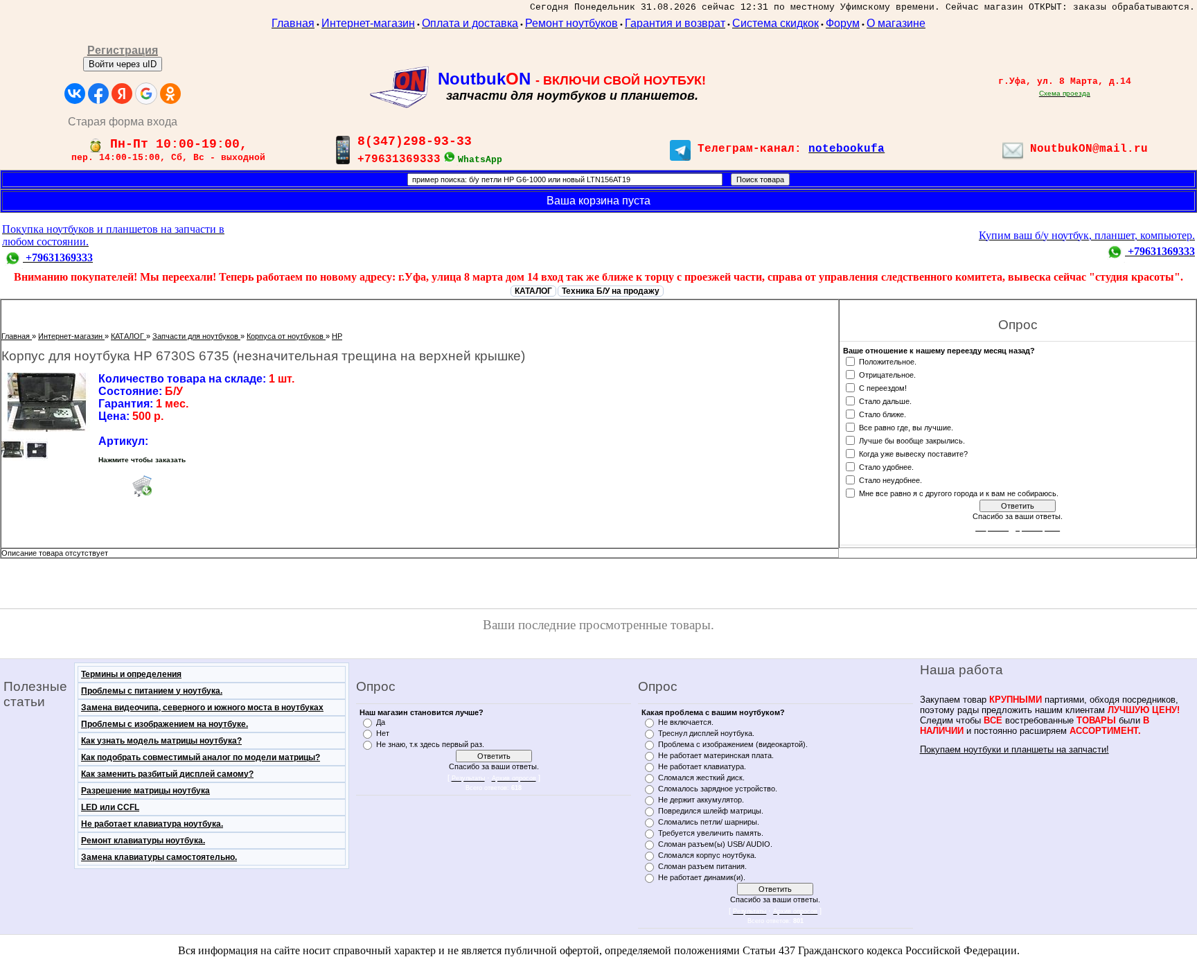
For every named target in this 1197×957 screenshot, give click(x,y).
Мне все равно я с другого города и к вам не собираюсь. (958, 493)
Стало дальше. (885, 400)
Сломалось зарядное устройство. (717, 788)
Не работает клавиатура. (702, 766)
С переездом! (883, 387)
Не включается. (685, 722)
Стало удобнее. (886, 466)
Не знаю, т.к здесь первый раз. (430, 744)
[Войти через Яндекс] (122, 93)
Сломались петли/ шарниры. (708, 822)
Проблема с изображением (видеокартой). (733, 744)
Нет (382, 733)
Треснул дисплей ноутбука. (706, 733)
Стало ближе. (882, 414)
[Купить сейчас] (142, 486)
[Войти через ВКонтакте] (74, 93)
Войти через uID (123, 64)
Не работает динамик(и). (701, 877)
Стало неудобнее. (890, 479)
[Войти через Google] (146, 93)
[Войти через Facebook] (98, 93)
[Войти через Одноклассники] (170, 93)
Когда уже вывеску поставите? (913, 453)
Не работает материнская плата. (716, 755)
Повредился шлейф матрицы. (710, 811)
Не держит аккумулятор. (701, 800)
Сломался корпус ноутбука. (707, 855)
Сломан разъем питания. (702, 866)
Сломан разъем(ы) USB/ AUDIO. (715, 844)
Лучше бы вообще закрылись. (912, 440)
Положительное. (887, 361)
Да (380, 722)
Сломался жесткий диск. (701, 777)
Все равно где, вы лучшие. (906, 427)
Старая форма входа (122, 122)
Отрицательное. (887, 374)
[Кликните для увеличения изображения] (46, 402)
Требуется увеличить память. (710, 833)
